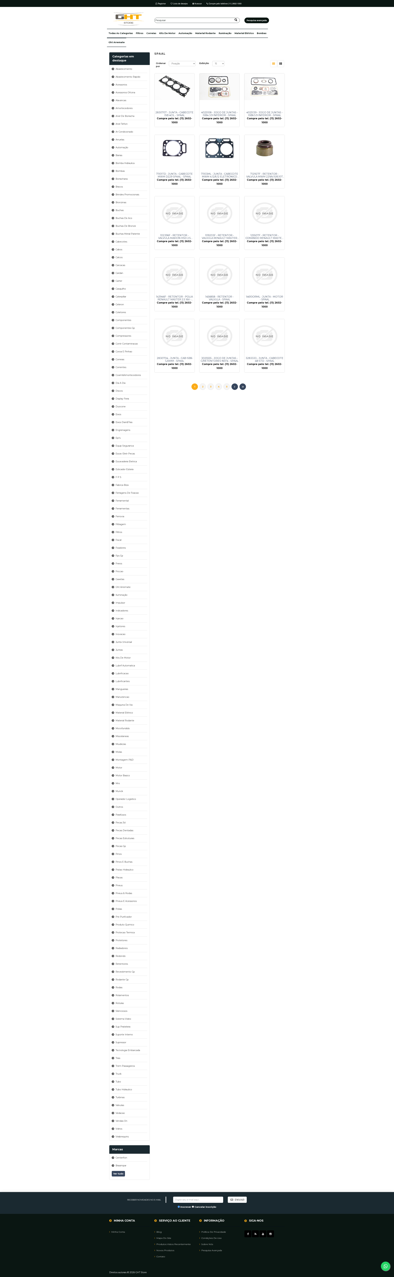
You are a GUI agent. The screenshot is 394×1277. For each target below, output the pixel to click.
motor (119, 767)
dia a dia (120, 383)
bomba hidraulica (125, 163)
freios (119, 563)
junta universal (124, 642)
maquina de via (124, 704)
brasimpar (121, 1165)
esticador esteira (124, 469)
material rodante (205, 33)
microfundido (123, 728)
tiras (118, 1058)
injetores (120, 626)
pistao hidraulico (124, 869)
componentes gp (125, 328)
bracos (119, 186)
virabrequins (122, 1136)
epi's (118, 438)
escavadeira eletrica (126, 461)
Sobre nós (207, 1244)
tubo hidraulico (124, 1089)
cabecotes (121, 241)
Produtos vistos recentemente (173, 1244)
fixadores (121, 547)
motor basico (123, 775)
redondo (121, 956)
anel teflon (122, 124)
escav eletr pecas (125, 453)
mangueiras (122, 689)
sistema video (123, 1018)
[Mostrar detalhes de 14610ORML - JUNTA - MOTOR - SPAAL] (264, 275)
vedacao (120, 1113)
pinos (119, 854)
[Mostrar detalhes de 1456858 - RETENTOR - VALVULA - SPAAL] (219, 275)
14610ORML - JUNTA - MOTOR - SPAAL (264, 298)
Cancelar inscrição (205, 1207)
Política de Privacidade (213, 1232)
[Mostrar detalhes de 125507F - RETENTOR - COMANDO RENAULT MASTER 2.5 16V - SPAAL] (264, 213)
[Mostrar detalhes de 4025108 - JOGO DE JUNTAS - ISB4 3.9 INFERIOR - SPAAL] (219, 86)
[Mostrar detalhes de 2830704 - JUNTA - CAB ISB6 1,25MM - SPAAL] (175, 336)
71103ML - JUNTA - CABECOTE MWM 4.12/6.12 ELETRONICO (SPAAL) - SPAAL (219, 175)
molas (119, 752)
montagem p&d (125, 759)
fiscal (118, 540)
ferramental (122, 500)
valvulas (120, 1105)
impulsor (120, 602)
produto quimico (125, 924)
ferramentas (122, 508)
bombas (261, 33)
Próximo (234, 386)
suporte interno (124, 1034)
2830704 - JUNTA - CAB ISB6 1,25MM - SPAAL (174, 359)
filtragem (121, 524)
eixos (118, 414)
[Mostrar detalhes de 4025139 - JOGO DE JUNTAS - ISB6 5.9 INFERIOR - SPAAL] (264, 86)
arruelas (120, 139)
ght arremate (117, 42)
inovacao (120, 634)
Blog (159, 1232)
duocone (121, 406)
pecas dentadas (124, 830)
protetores (121, 940)
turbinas (120, 1097)
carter (119, 281)
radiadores (122, 948)
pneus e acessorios (126, 901)
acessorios (121, 84)
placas (119, 877)
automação (185, 33)
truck (118, 1073)
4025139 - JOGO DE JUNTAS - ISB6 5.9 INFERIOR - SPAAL (264, 114)
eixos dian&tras (124, 422)
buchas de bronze (126, 226)
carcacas (120, 265)
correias (151, 33)
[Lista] (280, 63)
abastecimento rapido (128, 76)
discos (119, 390)
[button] (120, 33)
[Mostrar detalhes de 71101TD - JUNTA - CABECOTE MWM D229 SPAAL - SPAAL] (175, 148)
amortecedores (124, 108)
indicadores (122, 610)
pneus (119, 885)
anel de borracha (125, 116)
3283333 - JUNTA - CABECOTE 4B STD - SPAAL (264, 359)
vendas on (121, 1121)
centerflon (121, 1157)
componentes (123, 320)
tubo (118, 1081)
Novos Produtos (165, 1250)
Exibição (204, 63)
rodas (119, 987)
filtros (139, 33)
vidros (119, 1128)
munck (119, 791)
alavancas (121, 100)
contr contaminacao (127, 343)
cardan (119, 273)
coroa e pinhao (124, 351)
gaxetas (120, 579)
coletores (121, 312)
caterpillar (121, 296)
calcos (119, 257)
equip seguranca (125, 445)
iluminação (225, 33)
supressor (121, 1042)
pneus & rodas (124, 893)
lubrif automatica (125, 665)
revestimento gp (125, 971)
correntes (121, 367)
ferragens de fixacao (127, 492)
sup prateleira (123, 1026)
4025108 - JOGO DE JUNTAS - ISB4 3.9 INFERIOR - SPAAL (219, 114)
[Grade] (273, 63)
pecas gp (121, 846)
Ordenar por (161, 65)
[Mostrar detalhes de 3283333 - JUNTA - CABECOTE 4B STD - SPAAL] (264, 336)
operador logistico (126, 799)
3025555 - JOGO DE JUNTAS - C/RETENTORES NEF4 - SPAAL (219, 359)
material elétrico (244, 33)
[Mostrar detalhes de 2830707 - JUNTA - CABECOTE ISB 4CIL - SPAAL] (175, 86)
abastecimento (124, 69)
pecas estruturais (125, 838)
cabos (119, 249)
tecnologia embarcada (128, 1050)
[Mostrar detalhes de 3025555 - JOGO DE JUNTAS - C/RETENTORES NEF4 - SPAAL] (219, 336)
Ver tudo (118, 1173)
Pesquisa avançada (211, 1250)
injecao (119, 618)
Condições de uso (211, 1238)
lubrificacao (122, 673)
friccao (119, 571)
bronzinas (121, 202)
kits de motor (167, 33)
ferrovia (120, 516)
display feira (122, 398)
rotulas (120, 1003)
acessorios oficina (125, 92)
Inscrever (185, 1207)
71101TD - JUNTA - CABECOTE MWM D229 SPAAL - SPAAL (174, 175)
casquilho (121, 288)
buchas (120, 210)
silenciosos (121, 1011)
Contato (160, 1256)
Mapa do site (163, 1238)
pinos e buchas (124, 861)
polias (119, 909)
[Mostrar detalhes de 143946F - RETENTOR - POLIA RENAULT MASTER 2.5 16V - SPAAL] (175, 275)
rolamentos (122, 995)
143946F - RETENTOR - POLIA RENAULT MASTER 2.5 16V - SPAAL (174, 298)
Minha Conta (118, 1232)
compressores (123, 335)
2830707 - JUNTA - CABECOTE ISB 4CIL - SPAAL (174, 114)
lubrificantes (123, 681)
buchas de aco (124, 218)
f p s (118, 477)
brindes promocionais (127, 194)
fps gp (119, 555)
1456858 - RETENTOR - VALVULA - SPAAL (219, 298)
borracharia (122, 178)
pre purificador (124, 916)
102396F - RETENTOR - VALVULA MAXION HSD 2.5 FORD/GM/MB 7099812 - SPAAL (174, 237)
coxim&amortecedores (128, 375)
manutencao (122, 697)
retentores (122, 964)
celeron (120, 304)
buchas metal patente (128, 233)
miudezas (121, 744)
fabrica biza (122, 485)
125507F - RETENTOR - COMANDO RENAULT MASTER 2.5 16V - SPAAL (264, 237)
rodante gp (122, 979)
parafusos (121, 814)
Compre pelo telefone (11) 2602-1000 (224, 3)
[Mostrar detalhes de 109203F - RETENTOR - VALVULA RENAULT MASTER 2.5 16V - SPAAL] (219, 213)
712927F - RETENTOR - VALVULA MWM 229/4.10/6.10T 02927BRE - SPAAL (264, 175)
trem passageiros (125, 1066)
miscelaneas (122, 736)
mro (118, 783)
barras (119, 155)
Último (242, 386)
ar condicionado (124, 131)
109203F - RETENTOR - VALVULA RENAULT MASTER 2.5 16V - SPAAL (219, 237)
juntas (119, 650)
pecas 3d (120, 822)
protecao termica (125, 932)
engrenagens (123, 430)
